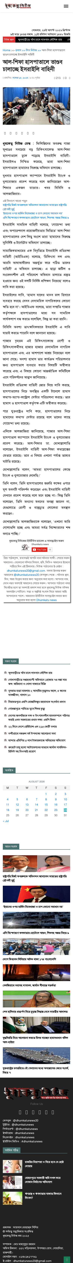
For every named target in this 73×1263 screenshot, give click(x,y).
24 (65, 810)
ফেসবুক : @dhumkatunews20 (20, 1120)
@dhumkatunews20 (26, 575)
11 (7, 804)
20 (26, 810)
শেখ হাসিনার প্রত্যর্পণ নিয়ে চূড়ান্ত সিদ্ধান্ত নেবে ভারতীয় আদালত (35, 1011)
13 (26, 804)
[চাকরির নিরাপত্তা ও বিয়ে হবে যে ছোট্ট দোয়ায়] (12, 1166)
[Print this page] (69, 78)
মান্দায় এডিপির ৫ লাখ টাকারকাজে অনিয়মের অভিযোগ (36, 740)
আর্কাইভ (9, 770)
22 (46, 810)
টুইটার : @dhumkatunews (18, 1124)
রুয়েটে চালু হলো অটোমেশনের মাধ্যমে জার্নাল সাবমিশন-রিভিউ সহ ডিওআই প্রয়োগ (37, 749)
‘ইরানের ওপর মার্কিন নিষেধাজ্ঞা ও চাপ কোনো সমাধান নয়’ (33, 213)
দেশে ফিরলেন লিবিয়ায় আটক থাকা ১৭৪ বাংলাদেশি (29, 959)
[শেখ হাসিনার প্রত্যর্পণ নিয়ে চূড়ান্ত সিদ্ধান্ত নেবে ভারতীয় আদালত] (36, 999)
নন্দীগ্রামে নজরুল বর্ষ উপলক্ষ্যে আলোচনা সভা (32, 733)
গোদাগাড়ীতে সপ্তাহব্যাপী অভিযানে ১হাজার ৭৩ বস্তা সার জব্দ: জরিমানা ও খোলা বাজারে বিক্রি (37, 682)
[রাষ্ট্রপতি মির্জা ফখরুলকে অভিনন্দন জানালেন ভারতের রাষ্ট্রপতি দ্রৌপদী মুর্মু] (36, 863)
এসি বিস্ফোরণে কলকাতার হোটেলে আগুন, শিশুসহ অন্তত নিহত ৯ (36, 217)
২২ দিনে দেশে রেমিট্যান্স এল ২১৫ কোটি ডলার (32, 726)
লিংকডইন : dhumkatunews (18, 1137)
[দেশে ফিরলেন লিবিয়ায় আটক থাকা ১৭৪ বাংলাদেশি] (36, 946)
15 (46, 804)
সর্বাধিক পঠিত (11, 1150)
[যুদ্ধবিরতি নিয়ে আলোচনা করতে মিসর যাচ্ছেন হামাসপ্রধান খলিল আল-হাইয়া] (36, 1025)
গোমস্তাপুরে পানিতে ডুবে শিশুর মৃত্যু (26, 708)
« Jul (6, 821)
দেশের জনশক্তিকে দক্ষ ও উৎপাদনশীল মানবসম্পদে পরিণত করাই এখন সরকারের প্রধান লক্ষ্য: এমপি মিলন (39, 717)
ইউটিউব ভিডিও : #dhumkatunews (22, 1141)
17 (65, 804)
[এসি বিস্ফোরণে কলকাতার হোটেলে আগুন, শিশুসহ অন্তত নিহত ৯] (36, 920)
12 (17, 804)
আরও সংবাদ (11, 846)
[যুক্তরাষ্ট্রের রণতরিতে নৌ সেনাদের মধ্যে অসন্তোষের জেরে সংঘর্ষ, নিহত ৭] (36, 1055)
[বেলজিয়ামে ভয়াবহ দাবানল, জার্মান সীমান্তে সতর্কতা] (36, 972)
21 (36, 810)
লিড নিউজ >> (34, 50)
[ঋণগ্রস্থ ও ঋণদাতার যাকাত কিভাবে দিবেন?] (12, 1198)
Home (6, 50)
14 (36, 804)
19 (17, 810)
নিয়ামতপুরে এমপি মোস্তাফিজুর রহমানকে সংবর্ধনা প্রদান (37, 701)
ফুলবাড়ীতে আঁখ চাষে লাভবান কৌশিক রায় (40, 39)
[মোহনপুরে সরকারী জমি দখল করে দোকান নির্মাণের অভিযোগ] (12, 1182)
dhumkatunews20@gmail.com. (27, 570)
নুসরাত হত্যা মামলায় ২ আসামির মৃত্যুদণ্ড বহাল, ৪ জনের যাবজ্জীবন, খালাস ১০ (37, 693)
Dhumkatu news (46, 600)
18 (7, 810)
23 (55, 810)
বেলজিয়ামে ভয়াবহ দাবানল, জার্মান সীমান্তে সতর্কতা (29, 985)
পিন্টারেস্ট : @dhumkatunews (20, 1129)
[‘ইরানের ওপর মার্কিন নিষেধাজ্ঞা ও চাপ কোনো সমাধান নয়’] (36, 894)
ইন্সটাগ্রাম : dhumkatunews (18, 1133)
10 (65, 799)
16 (55, 804)
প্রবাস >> (20, 50)
